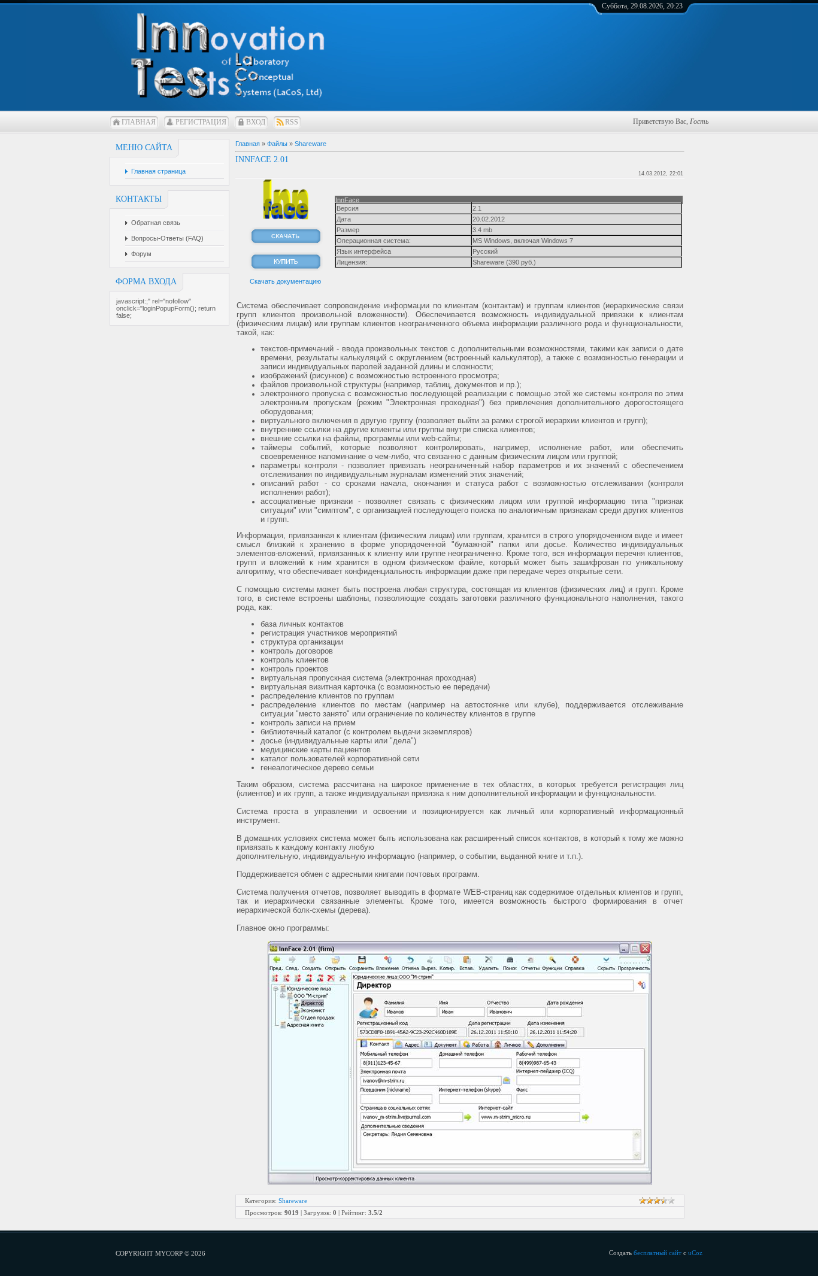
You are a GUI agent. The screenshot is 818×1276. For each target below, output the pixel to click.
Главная (139, 122)
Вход (255, 122)
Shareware (310, 143)
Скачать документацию (285, 281)
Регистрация (200, 122)
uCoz (695, 1252)
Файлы (277, 143)
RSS (291, 122)
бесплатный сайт (657, 1252)
